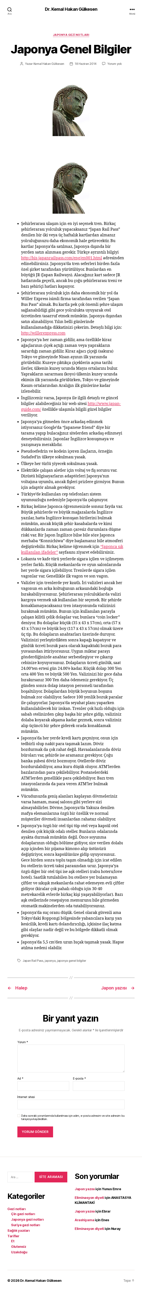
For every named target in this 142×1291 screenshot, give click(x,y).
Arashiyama (84, 1220)
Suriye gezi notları (25, 1225)
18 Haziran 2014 (86, 64)
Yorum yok (114, 64)
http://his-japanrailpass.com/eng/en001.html (61, 258)
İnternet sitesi (26, 1097)
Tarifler (13, 1236)
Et (12, 1241)
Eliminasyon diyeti (89, 1198)
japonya (50, 960)
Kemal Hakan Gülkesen (48, 64)
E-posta (79, 1078)
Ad (20, 1078)
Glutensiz (18, 1247)
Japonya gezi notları (71, 35)
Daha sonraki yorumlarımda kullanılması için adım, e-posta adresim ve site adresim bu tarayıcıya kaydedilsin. (72, 1117)
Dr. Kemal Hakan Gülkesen (71, 9)
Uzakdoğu (19, 1252)
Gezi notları (16, 1209)
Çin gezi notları (23, 1214)
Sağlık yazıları (18, 1230)
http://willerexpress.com (43, 333)
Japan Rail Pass (33, 960)
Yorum (22, 1042)
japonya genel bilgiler (71, 960)
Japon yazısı (85, 1189)
